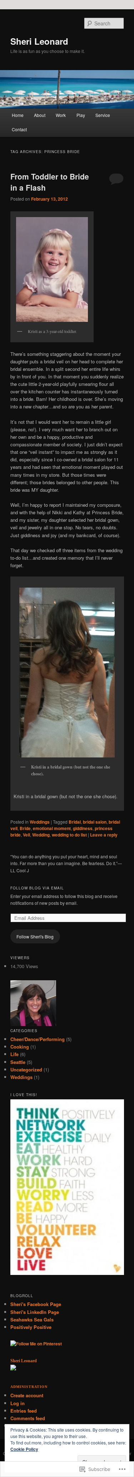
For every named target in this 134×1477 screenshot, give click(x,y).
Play (80, 115)
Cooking (19, 1046)
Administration (29, 1387)
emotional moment (52, 828)
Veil (26, 834)
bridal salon (94, 822)
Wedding (41, 834)
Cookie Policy (24, 1449)
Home (18, 115)
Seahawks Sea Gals (32, 1319)
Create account (26, 1395)
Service (102, 115)
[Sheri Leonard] (13, 1368)
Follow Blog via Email (37, 887)
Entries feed (23, 1410)
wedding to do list (69, 834)
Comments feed (27, 1418)
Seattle (17, 1062)
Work (61, 115)
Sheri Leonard (39, 41)
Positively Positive (30, 1327)
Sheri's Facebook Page (35, 1304)
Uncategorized (26, 1069)
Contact (19, 129)
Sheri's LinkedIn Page (34, 1312)
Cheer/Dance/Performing (37, 1039)
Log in (17, 1403)
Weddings (40, 822)
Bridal (75, 822)
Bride (25, 828)
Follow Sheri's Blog (35, 936)
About (39, 115)
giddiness (83, 828)
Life (14, 1054)
